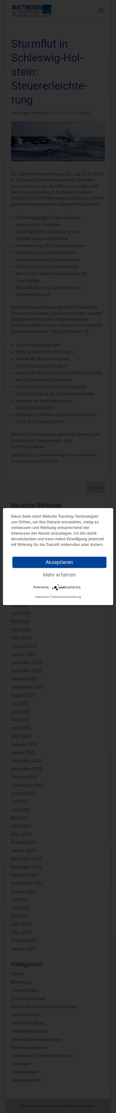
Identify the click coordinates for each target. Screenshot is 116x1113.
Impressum (42, 596)
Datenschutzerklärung (66, 596)
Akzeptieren (59, 562)
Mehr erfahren (59, 575)
